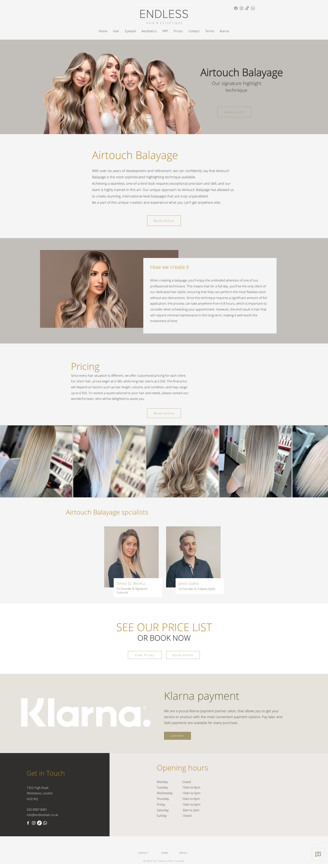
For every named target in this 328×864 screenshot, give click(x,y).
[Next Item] (321, 461)
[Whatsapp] (253, 8)
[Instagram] (241, 8)
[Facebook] (235, 8)
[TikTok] (247, 8)
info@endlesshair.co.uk (42, 815)
